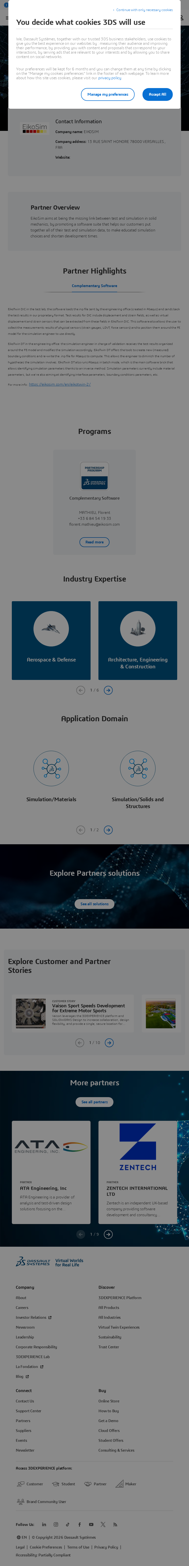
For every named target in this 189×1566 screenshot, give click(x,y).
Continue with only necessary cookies (144, 10)
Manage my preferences (107, 94)
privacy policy (109, 78)
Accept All (157, 94)
